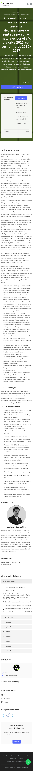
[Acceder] (28, 4)
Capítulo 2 (8, 627)
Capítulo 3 (8, 632)
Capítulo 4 (8, 636)
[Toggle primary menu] (31, 4)
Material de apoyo (10, 581)
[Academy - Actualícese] (7, 4)
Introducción (9, 617)
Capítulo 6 (8, 646)
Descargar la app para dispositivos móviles (16, 767)
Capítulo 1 (8, 622)
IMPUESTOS (15, 12)
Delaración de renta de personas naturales (16, 14)
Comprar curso (21, 98)
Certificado (8, 651)
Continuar (16, 742)
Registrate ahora (16, 87)
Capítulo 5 (8, 641)
